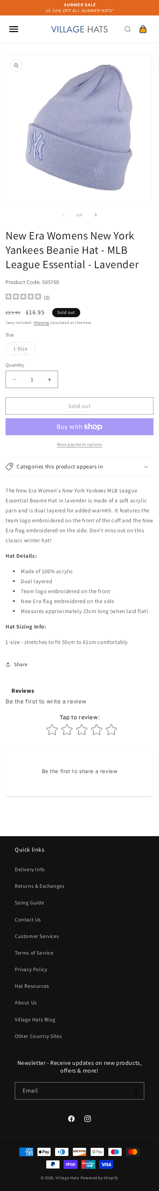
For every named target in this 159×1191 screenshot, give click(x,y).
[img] (23, 297)
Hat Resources (32, 986)
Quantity (15, 365)
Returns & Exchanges (39, 886)
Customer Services (37, 936)
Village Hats (67, 1177)
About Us (26, 1002)
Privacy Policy (31, 969)
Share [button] (21, 664)
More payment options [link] (79, 444)
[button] (13, 29)
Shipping (41, 322)
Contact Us (28, 919)
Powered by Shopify (100, 1177)
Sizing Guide (29, 902)
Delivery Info (30, 869)
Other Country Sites (38, 1036)
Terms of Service (34, 952)
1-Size (24, 350)
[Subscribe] (136, 1091)
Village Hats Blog (35, 1019)
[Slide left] (63, 215)
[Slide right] (96, 215)
